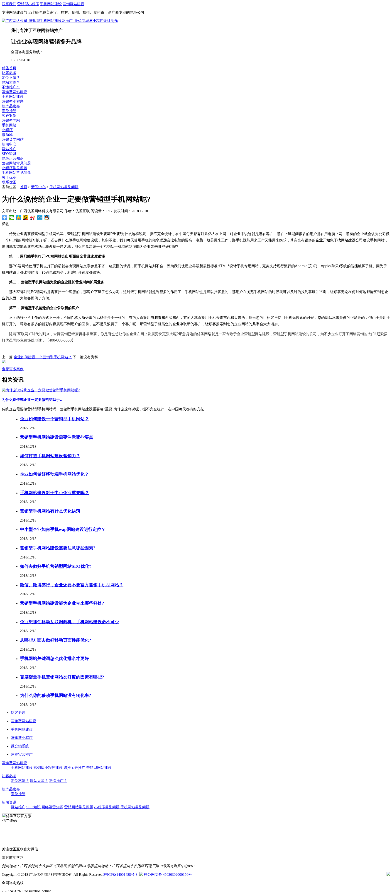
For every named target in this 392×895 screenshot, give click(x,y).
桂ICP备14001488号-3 (120, 874)
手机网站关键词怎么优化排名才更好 (54, 658)
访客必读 (9, 73)
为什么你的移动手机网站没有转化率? (55, 695)
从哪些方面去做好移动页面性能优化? (55, 640)
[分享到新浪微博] (33, 217)
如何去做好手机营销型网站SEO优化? (55, 566)
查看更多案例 (13, 369)
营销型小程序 (28, 4)
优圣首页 (9, 68)
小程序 (7, 130)
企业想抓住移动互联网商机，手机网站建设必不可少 (69, 621)
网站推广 (9, 149)
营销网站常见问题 (16, 163)
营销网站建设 (73, 4)
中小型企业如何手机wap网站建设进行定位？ (62, 529)
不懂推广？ (11, 87)
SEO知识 (9, 154)
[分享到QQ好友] (47, 217)
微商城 (7, 135)
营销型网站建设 (14, 92)
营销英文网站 (13, 139)
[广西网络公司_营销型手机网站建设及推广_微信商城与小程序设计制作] (60, 21)
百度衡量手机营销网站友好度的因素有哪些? (62, 677)
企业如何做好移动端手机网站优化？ (54, 474)
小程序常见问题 (14, 168)
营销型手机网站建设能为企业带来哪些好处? (62, 603)
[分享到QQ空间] (19, 217)
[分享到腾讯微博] (40, 217)
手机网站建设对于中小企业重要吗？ (54, 492)
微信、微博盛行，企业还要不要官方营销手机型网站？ (71, 584)
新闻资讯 (9, 802)
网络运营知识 (13, 158)
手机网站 (9, 125)
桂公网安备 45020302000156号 (168, 874)
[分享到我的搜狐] (26, 217)
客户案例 (9, 116)
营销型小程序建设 (48, 768)
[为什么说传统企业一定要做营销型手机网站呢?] (41, 390)
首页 (23, 187)
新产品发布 (11, 106)
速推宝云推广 (74, 768)
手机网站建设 (51, 4)
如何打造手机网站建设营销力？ (50, 455)
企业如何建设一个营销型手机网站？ (43, 357)
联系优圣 (9, 182)
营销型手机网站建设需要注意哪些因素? (58, 548)
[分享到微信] (12, 217)
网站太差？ (11, 82)
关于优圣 (9, 177)
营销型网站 (11, 120)
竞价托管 (9, 111)
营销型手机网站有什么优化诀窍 (50, 511)
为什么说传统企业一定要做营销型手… (33, 400)
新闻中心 (9, 144)
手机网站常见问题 (16, 173)
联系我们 (9, 4)
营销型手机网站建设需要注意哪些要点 (56, 437)
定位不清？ (11, 77)
